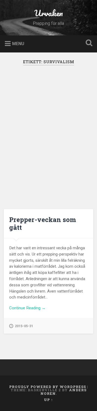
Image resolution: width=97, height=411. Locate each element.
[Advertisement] (48, 137)
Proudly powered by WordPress (47, 387)
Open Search (88, 43)
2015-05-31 (24, 326)
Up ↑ (48, 399)
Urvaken (48, 13)
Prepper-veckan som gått (42, 223)
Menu (18, 43)
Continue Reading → (27, 308)
